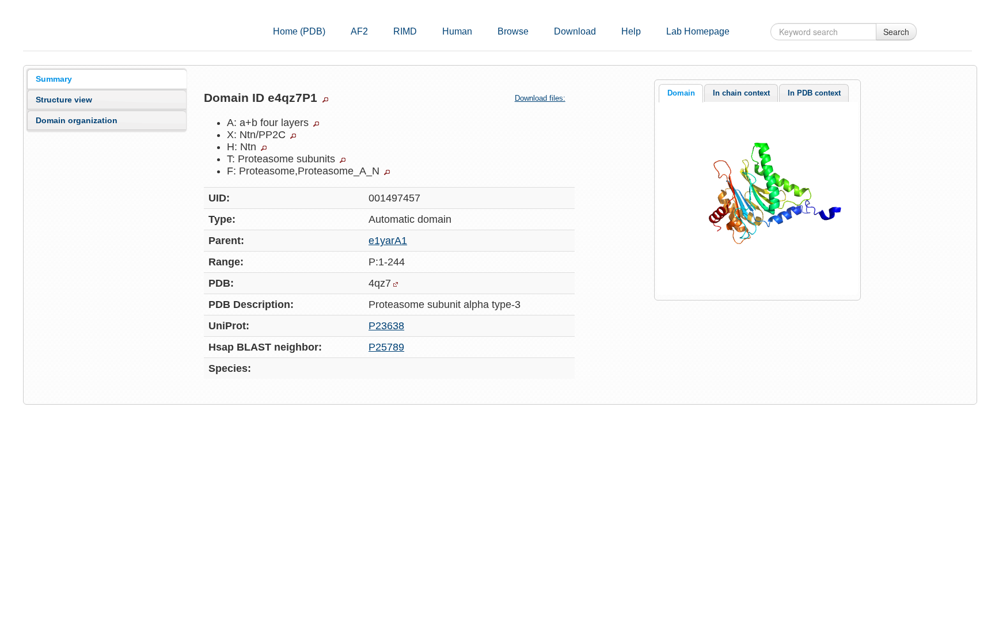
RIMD (405, 31)
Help (631, 31)
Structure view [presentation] (64, 99)
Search (896, 31)
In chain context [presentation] (741, 93)
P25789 (386, 347)
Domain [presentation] (681, 93)
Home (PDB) (299, 31)
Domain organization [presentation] (76, 120)
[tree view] (325, 99)
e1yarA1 (388, 240)
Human (457, 31)
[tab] (107, 79)
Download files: (540, 98)
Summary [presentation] (54, 78)
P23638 (386, 326)
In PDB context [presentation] (814, 93)
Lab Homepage (698, 31)
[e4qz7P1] (757, 197)
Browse (513, 31)
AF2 (359, 31)
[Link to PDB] (395, 284)
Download (575, 31)
